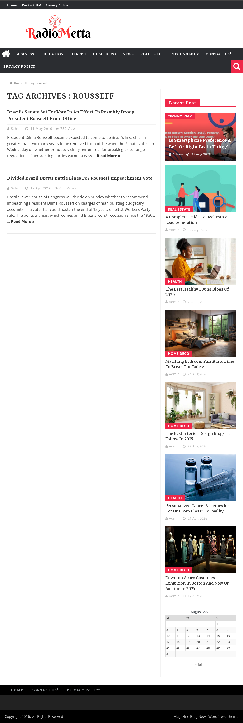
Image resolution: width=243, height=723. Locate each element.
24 (168, 648)
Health (78, 54)
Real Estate (152, 54)
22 (218, 642)
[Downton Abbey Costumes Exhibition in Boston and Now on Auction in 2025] (200, 549)
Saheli (17, 128)
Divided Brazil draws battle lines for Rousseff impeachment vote (79, 178)
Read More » (108, 155)
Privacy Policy (57, 5)
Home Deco (104, 54)
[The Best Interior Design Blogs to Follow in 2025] (200, 405)
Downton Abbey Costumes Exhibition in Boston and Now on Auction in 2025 (197, 583)
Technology (185, 54)
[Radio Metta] (57, 28)
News (128, 54)
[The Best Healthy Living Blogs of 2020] (200, 261)
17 (168, 642)
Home (12, 5)
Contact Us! (31, 5)
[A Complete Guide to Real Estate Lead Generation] (200, 188)
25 (178, 648)
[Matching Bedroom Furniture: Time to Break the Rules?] (200, 333)
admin (178, 154)
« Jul (198, 664)
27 (198, 648)
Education (52, 54)
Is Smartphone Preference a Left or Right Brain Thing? (200, 143)
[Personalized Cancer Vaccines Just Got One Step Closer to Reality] (200, 477)
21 (208, 642)
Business (24, 54)
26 (188, 648)
